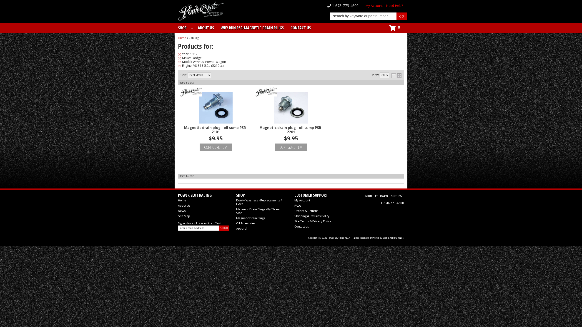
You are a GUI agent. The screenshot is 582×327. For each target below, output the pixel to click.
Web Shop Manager (393, 237)
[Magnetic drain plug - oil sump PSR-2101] (215, 106)
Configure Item (215, 147)
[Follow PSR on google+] (379, 211)
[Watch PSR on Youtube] (399, 211)
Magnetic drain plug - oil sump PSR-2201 (291, 130)
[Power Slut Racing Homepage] (201, 11)
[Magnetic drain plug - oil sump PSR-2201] (291, 106)
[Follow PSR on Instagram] (389, 211)
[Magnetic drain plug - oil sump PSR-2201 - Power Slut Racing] (291, 92)
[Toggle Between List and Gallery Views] (396, 75)
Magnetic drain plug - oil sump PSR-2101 (215, 130)
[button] (368, 16)
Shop (182, 27)
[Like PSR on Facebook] (369, 211)
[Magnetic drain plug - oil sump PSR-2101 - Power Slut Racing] (215, 92)
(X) (179, 54)
